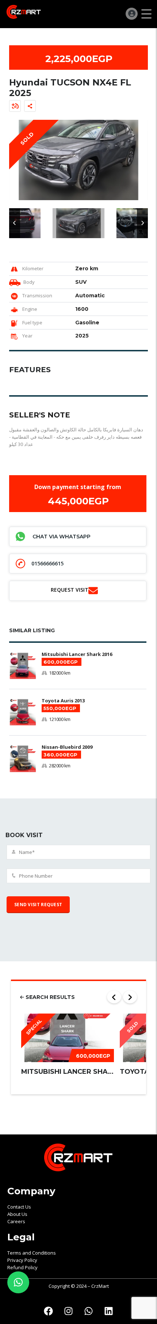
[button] (14, 223)
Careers (16, 1221)
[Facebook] (48, 1311)
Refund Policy (22, 1267)
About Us (17, 1214)
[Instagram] (69, 1311)
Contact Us (19, 1206)
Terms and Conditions (31, 1252)
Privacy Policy (22, 1260)
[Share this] (30, 106)
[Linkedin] (109, 1311)
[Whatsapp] (89, 1311)
